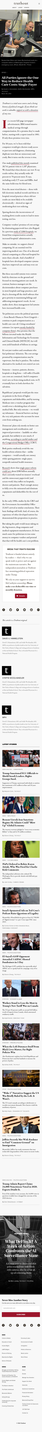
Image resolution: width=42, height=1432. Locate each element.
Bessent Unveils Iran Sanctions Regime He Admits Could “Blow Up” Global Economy (18, 822)
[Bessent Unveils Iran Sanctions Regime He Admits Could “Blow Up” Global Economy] (21, 805)
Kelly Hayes (8, 1111)
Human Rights (18, 769)
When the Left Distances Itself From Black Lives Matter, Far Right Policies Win (20, 1049)
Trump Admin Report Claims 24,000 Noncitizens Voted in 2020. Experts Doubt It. (19, 1186)
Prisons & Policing (16, 1043)
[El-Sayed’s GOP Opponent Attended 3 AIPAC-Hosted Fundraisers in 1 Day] (21, 941)
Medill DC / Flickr (25, 65)
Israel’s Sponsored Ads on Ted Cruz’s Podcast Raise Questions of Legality (20, 912)
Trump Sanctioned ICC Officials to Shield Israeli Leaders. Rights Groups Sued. (20, 776)
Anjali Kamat (8, 1018)
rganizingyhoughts (20, 1111)
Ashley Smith (8, 1065)
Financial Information (27, 1393)
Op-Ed (4, 72)
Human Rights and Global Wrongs (8, 1381)
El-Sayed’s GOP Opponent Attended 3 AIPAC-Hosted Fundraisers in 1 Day (16, 959)
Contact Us (25, 1413)
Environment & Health (27, 1342)
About (23, 1370)
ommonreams (18, 882)
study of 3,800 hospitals (24, 231)
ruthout (5, 91)
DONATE (26, 7)
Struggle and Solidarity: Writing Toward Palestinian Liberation (10, 1370)
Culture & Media (12, 860)
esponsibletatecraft (10, 928)
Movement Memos (7, 1393)
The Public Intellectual (8, 1389)
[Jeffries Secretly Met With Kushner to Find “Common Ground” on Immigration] (21, 1124)
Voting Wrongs (6, 1397)
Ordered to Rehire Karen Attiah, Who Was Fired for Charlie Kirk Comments (19, 867)
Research (6, 467)
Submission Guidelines (28, 1389)
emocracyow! (18, 1018)
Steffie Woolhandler (24, 89)
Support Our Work (27, 1381)
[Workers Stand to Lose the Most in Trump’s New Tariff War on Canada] (21, 988)
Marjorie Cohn (8, 791)
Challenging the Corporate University (9, 1401)
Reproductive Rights (7, 1357)
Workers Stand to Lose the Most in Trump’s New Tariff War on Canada (20, 1004)
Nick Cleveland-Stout (22, 926)
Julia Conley (8, 882)
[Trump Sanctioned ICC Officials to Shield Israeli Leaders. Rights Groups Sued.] (21, 758)
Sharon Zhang (8, 836)
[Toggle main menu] (39, 4)
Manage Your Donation (28, 1377)
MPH (32, 89)
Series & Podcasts (6, 1361)
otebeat (20, 1202)
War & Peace (11, 816)
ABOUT (14, 7)
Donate (24, 1374)
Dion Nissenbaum (10, 1202)
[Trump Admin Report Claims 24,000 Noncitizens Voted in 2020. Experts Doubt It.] (21, 1169)
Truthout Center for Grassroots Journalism (30, 1404)
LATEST (20, 7)
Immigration (24, 1346)
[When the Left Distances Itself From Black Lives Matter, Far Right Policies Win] (21, 1031)
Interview (5, 999)
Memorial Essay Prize (27, 1400)
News (4, 816)
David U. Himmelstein (10, 89)
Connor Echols (9, 926)
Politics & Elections (14, 907)
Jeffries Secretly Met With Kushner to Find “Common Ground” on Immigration (20, 1142)
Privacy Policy (25, 1396)
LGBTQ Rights (5, 1349)
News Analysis (7, 769)
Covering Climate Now (8, 1406)
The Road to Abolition (7, 1386)
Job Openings (26, 1409)
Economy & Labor (16, 999)
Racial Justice (24, 1353)
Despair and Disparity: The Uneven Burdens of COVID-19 (9, 1376)
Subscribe (24, 1385)
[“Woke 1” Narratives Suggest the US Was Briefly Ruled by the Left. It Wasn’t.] (21, 1078)
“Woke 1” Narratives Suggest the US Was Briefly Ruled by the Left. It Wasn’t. (20, 1096)
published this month (20, 163)
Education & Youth (7, 1342)
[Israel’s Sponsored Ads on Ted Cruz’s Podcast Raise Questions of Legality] (21, 895)
